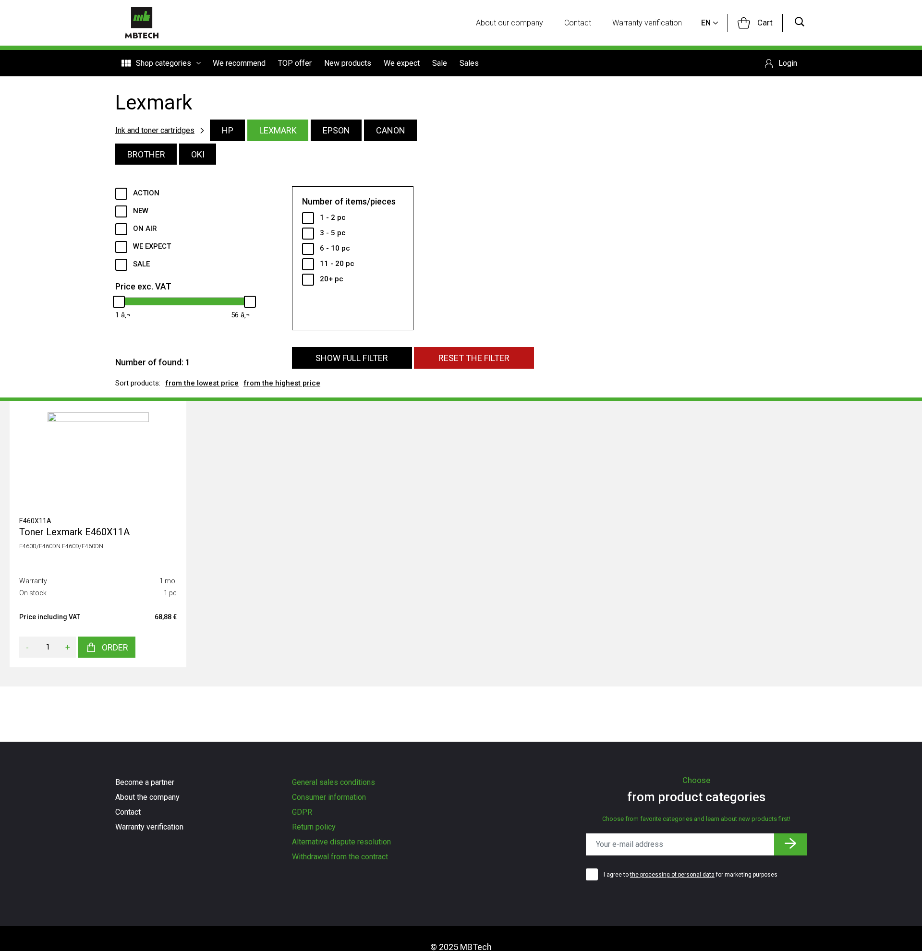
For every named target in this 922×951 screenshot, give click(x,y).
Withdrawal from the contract (340, 856)
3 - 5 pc (333, 233)
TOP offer (295, 63)
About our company (509, 22)
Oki (198, 154)
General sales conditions (333, 782)
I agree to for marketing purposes (690, 874)
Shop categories (163, 63)
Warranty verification (647, 22)
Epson (336, 130)
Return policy (314, 826)
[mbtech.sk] (141, 23)
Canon (390, 130)
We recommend (239, 63)
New (140, 210)
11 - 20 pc (337, 263)
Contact (577, 22)
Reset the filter (474, 358)
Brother (146, 154)
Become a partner (144, 782)
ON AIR (145, 228)
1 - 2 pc (333, 217)
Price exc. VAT (143, 286)
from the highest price (281, 383)
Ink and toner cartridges (154, 130)
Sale (439, 63)
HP (227, 130)
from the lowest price (202, 383)
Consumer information (329, 797)
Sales (469, 63)
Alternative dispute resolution (341, 841)
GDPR (302, 812)
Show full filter (351, 358)
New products (347, 63)
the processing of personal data (672, 874)
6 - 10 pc (335, 248)
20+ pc (331, 279)
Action (146, 193)
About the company (147, 797)
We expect (402, 63)
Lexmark (278, 130)
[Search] (799, 22)
